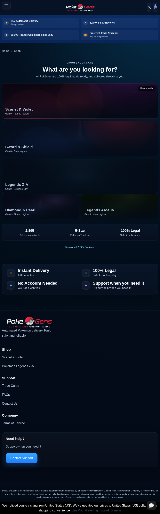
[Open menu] (6, 6)
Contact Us (9, 403)
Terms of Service (13, 423)
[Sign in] (149, 7)
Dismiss (116, 510)
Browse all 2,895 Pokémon (80, 247)
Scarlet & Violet (12, 357)
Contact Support (21, 458)
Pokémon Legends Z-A (18, 366)
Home (5, 50)
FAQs (6, 394)
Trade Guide (10, 385)
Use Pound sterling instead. (90, 510)
